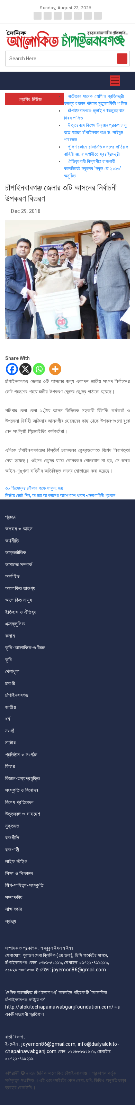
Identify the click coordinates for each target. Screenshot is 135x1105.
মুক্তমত (12, 826)
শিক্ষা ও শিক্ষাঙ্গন (19, 873)
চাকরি (10, 683)
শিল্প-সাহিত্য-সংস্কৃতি (24, 885)
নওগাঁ (9, 731)
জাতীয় (10, 707)
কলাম (10, 636)
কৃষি (8, 660)
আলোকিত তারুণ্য (20, 588)
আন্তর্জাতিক (15, 552)
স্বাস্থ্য (10, 921)
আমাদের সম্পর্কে (18, 564)
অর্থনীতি (12, 541)
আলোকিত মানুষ (18, 600)
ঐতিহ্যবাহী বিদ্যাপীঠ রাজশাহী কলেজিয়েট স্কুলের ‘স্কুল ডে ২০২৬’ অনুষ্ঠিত (92, 168)
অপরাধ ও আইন (19, 529)
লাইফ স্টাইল (16, 861)
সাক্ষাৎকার (13, 909)
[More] (55, 369)
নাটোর (10, 743)
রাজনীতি (12, 838)
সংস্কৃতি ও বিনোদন (21, 790)
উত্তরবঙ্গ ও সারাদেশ (22, 814)
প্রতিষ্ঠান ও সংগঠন (21, 755)
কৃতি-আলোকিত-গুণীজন (25, 647)
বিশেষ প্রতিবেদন (19, 802)
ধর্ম (7, 719)
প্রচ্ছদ (10, 517)
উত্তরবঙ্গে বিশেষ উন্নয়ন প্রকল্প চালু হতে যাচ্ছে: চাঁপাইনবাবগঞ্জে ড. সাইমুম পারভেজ (95, 132)
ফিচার (10, 766)
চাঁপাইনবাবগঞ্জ (16, 695)
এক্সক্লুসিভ (15, 624)
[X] (25, 369)
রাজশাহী (12, 850)
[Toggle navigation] (115, 80)
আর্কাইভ (12, 576)
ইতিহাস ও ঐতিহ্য (20, 612)
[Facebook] (12, 369)
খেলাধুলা (12, 671)
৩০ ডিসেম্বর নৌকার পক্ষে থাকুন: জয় (34, 488)
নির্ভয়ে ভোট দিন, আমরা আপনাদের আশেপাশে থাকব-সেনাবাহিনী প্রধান (60, 495)
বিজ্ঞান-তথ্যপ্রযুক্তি (22, 778)
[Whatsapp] (39, 369)
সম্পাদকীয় (14, 897)
